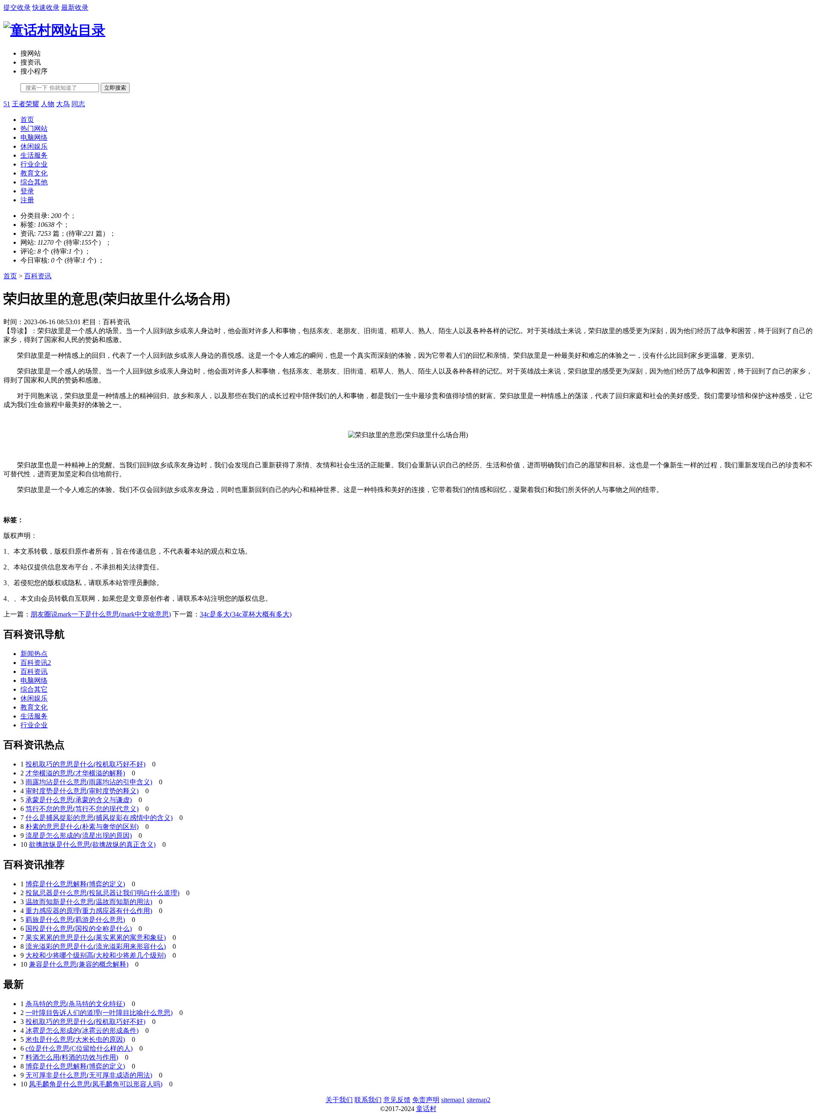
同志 (78, 103)
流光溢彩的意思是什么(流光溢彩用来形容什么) (96, 946)
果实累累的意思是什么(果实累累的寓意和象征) (96, 937)
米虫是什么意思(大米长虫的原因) (75, 1039)
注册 (27, 200)
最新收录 (74, 7)
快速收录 (46, 7)
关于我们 (339, 1099)
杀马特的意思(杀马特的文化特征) (75, 1003)
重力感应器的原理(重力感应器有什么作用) (89, 910)
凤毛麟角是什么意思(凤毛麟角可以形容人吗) (95, 1084)
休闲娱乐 (34, 146)
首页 (27, 119)
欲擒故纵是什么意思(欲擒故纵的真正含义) (92, 844)
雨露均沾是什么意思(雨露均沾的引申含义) (89, 782)
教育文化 (34, 173)
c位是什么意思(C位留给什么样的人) (79, 1048)
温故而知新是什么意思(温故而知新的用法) (89, 901)
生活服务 (34, 155)
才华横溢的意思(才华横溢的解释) (75, 773)
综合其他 (34, 182)
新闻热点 (34, 653)
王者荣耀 (25, 103)
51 (6, 103)
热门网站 (34, 128)
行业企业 (34, 164)
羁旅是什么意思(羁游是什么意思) (75, 919)
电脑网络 (34, 137)
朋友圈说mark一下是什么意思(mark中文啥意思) (101, 614)
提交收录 (17, 7)
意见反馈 (397, 1099)
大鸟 (63, 103)
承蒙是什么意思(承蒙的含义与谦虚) (79, 799)
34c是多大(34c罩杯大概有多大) (246, 614)
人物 (47, 103)
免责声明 (425, 1099)
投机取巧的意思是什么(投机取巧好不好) (85, 764)
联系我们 (368, 1099)
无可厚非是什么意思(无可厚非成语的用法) (89, 1075)
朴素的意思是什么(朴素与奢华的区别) (82, 826)
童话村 (426, 1108)
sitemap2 (478, 1099)
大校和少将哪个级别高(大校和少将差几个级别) (96, 955)
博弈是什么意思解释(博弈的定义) (75, 884)
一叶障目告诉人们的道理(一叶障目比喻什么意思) (99, 1012)
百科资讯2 (35, 662)
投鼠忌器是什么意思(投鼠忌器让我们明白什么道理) (102, 892)
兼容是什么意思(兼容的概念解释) (78, 964)
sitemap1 (453, 1099)
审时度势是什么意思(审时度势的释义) (82, 791)
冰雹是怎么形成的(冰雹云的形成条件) (82, 1030)
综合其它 (34, 689)
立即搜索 (115, 88)
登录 (27, 191)
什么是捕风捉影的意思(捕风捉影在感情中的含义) (99, 817)
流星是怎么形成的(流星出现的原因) (79, 835)
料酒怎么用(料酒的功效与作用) (72, 1057)
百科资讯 (37, 276)
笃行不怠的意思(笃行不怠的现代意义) (82, 808)
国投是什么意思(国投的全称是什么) (79, 928)
